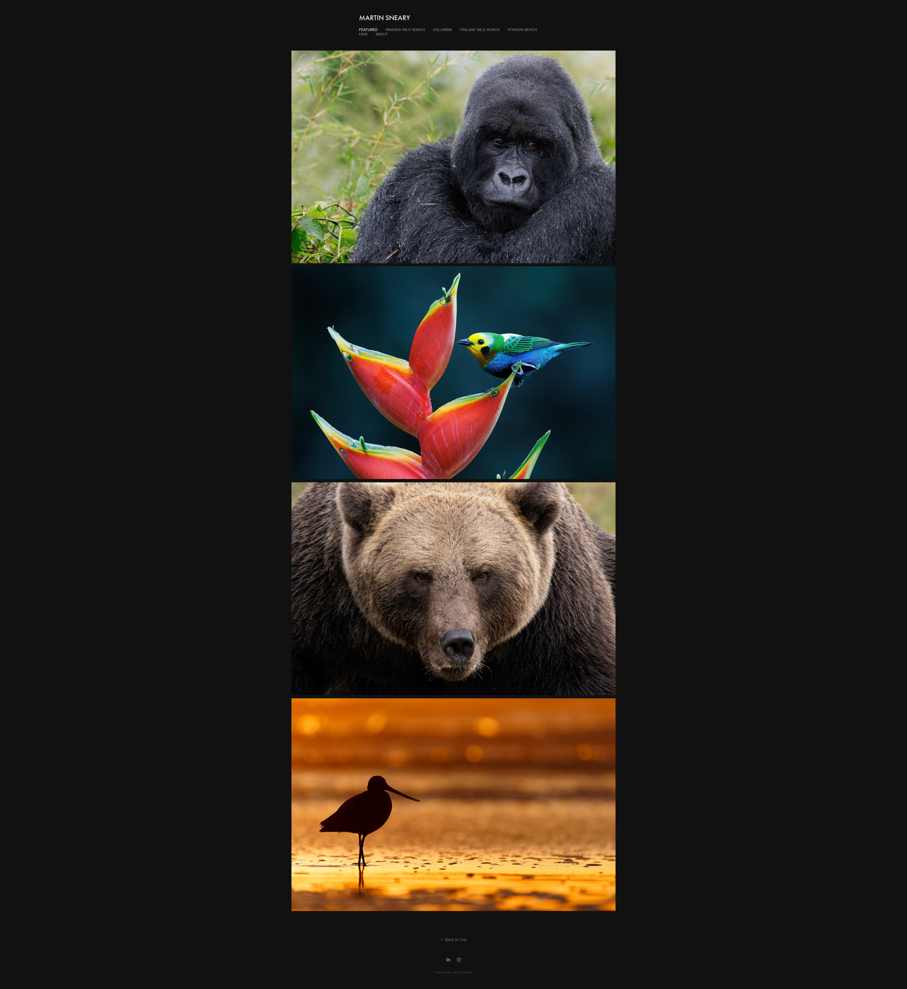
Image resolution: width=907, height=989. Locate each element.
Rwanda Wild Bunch (405, 30)
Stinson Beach (522, 30)
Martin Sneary (384, 17)
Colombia (442, 30)
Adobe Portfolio (462, 972)
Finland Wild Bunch (480, 30)
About (382, 34)
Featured (368, 30)
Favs (363, 34)
